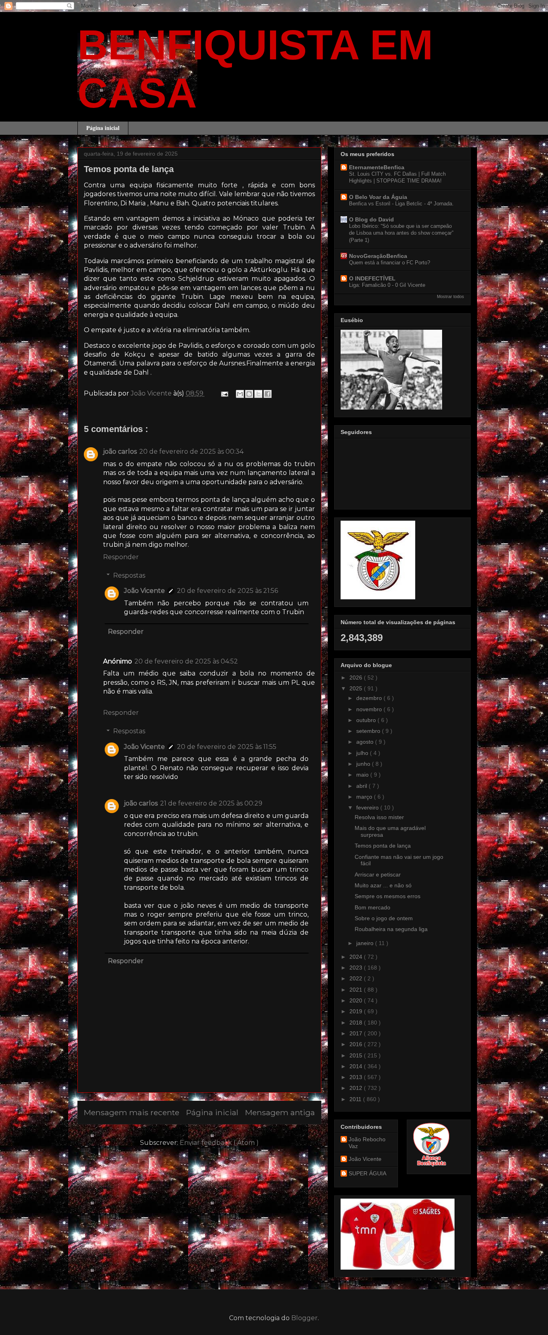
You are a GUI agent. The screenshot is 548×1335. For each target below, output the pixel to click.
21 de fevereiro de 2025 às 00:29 (211, 803)
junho (364, 764)
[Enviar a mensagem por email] (240, 394)
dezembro (370, 698)
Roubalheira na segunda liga (391, 929)
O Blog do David (371, 219)
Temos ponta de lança (383, 845)
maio (363, 774)
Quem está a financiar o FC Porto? (389, 263)
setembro (369, 731)
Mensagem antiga (280, 1112)
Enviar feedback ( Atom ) (219, 1142)
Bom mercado (372, 907)
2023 (356, 967)
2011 (356, 1099)
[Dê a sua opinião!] (249, 394)
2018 (356, 1022)
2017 (356, 1033)
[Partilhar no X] (258, 394)
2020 (356, 1000)
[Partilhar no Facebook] (268, 394)
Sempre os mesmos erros (387, 896)
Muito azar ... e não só (383, 885)
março (365, 796)
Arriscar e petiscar (378, 874)
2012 (356, 1088)
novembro (370, 709)
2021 (356, 989)
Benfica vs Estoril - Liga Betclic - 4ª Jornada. (401, 204)
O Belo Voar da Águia (378, 197)
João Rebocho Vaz (367, 1142)
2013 (356, 1077)
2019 (356, 1011)
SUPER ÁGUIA (367, 1173)
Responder (121, 557)
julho (363, 753)
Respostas (129, 575)
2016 (356, 1044)
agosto (365, 742)
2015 (356, 1055)
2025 (356, 688)
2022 (356, 978)
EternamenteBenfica (376, 167)
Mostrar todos (450, 296)
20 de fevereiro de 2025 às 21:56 (227, 590)
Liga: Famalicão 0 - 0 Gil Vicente (387, 285)
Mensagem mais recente (131, 1112)
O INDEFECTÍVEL (372, 278)
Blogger (304, 1318)
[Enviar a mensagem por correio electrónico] (224, 393)
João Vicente (144, 590)
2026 (356, 677)
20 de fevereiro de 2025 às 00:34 (191, 451)
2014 (356, 1066)
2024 (356, 957)
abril (362, 786)
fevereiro (368, 807)
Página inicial (103, 128)
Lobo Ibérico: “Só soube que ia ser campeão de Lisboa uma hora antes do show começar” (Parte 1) (401, 233)
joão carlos (120, 451)
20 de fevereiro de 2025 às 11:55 (226, 747)
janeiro (365, 943)
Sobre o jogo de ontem (384, 918)
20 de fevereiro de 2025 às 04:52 (186, 661)
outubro (367, 720)
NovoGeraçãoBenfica (378, 256)
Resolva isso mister (379, 817)
